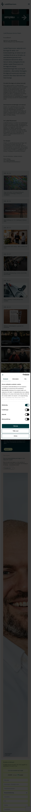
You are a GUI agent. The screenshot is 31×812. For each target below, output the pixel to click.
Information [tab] (15, 379)
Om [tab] (25, 379)
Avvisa (15, 436)
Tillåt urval (15, 431)
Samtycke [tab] (5, 379)
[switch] (27, 410)
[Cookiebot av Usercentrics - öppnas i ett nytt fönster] (22, 375)
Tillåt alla (15, 426)
